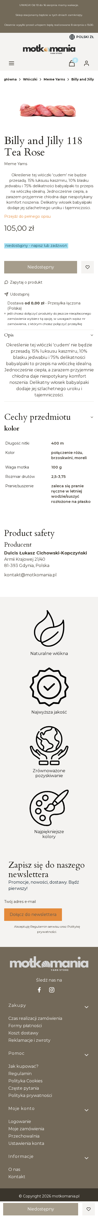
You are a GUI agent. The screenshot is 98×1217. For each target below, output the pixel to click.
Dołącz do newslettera (33, 914)
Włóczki (30, 79)
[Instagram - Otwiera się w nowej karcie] (52, 990)
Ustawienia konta (26, 1143)
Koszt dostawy (23, 1033)
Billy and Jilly (82, 79)
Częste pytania (23, 1088)
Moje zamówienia (26, 1128)
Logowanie (19, 1121)
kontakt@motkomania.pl (30, 574)
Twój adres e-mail (20, 901)
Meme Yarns (54, 79)
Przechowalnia (23, 1136)
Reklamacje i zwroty (29, 1040)
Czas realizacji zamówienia (35, 1018)
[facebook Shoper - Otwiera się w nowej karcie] (39, 990)
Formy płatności (25, 1025)
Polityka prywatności (30, 1095)
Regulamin (20, 1073)
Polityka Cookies (25, 1080)
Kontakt (16, 1176)
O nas (14, 1169)
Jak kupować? (23, 1066)
